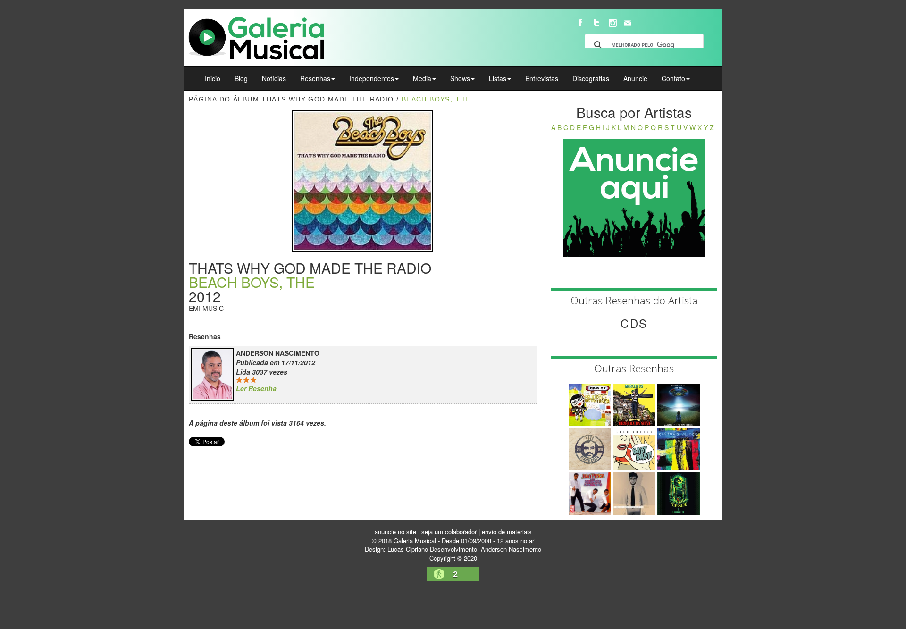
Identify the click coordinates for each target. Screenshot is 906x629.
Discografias (590, 78)
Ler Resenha (256, 388)
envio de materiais (507, 531)
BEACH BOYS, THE (252, 282)
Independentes (371, 78)
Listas (497, 78)
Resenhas (315, 78)
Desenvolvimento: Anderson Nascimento (485, 549)
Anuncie (635, 78)
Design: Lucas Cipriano (396, 549)
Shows (460, 78)
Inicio (212, 78)
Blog (241, 78)
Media (422, 78)
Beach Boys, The (436, 99)
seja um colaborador (449, 531)
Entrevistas (541, 78)
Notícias (274, 78)
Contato (673, 78)
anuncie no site (395, 531)
